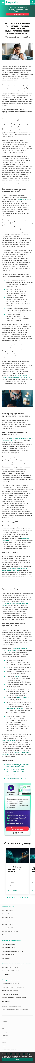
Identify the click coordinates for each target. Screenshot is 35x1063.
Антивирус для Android (8, 944)
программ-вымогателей (15, 708)
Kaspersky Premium (8, 740)
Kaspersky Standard (7, 910)
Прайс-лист (4, 1046)
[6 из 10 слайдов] (19, 897)
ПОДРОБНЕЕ (12, 890)
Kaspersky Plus (6, 914)
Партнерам (4, 1025)
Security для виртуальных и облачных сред (14, 997)
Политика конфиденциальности (8, 1009)
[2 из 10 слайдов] (10, 897)
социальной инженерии (24, 199)
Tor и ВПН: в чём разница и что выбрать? (15, 869)
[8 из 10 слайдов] (23, 897)
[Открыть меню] (2, 2)
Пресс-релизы (5, 1035)
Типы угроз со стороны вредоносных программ (15, 770)
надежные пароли (22, 698)
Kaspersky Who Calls (7, 928)
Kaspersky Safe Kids (7, 924)
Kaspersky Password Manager (10, 931)
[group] (17, 871)
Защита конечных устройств (10, 990)
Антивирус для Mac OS (8, 947)
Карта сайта (4, 1039)
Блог (3, 1028)
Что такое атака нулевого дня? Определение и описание (17, 766)
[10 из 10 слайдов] (27, 897)
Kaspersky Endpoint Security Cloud (11, 971)
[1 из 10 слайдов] (8, 897)
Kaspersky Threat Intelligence (10, 994)
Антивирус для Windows (8, 954)
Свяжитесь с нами (5, 1017)
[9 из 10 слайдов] (25, 897)
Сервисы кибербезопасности (10, 983)
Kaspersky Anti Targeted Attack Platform (13, 987)
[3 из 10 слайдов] (12, 897)
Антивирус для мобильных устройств (12, 951)
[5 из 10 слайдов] (16, 897)
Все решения (6, 935)
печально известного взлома (22, 526)
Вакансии (4, 1042)
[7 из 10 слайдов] (21, 897)
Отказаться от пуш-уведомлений (9, 1049)
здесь (16, 1057)
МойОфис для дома (7, 921)
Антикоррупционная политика (22, 1009)
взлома (17, 676)
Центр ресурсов (5, 1032)
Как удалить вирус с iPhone (16, 778)
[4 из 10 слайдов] (14, 897)
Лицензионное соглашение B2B (22, 1012)
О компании (4, 1021)
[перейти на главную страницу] (12, 2)
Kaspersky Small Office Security (10, 967)
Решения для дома (8, 907)
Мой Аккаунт (32, 3)
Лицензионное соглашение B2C (8, 1012)
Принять (18, 1059)
